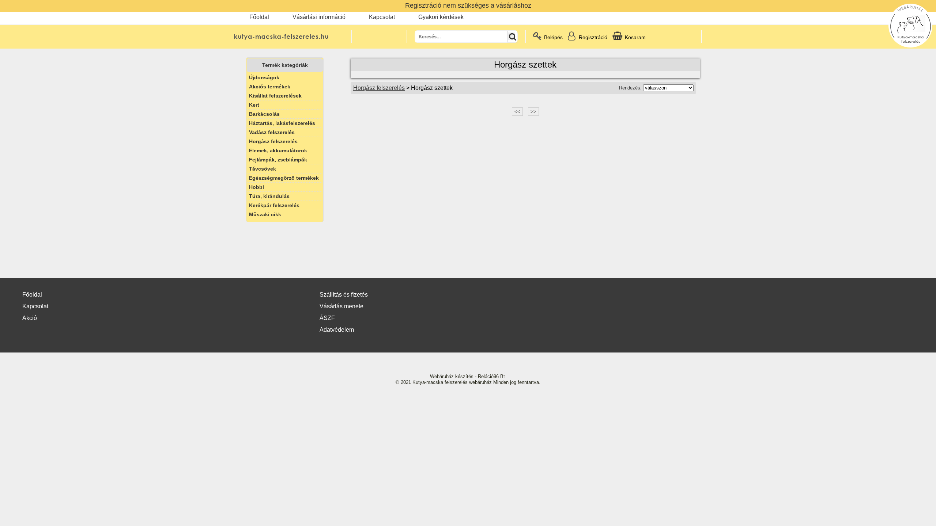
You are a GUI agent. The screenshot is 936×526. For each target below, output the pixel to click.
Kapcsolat (382, 17)
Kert (254, 105)
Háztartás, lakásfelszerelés (282, 123)
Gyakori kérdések (441, 17)
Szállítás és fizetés (344, 294)
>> (533, 111)
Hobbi (256, 187)
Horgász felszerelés (273, 141)
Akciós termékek (269, 86)
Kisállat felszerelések (275, 96)
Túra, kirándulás (269, 196)
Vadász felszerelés (272, 132)
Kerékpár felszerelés (274, 205)
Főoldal (259, 17)
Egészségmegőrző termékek (284, 178)
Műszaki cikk (265, 214)
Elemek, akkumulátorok (278, 150)
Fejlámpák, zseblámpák (278, 160)
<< (517, 111)
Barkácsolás (264, 114)
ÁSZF (327, 318)
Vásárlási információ (319, 17)
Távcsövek (262, 169)
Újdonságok (264, 77)
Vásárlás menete (341, 306)
